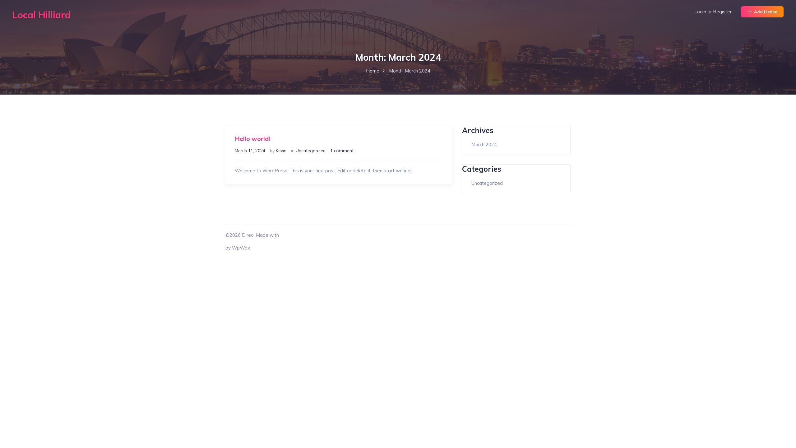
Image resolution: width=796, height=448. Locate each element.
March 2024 (484, 144)
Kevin (281, 150)
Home (372, 71)
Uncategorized (311, 150)
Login (700, 12)
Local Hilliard (41, 15)
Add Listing (765, 11)
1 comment (342, 150)
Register (722, 12)
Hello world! (252, 138)
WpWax (241, 248)
